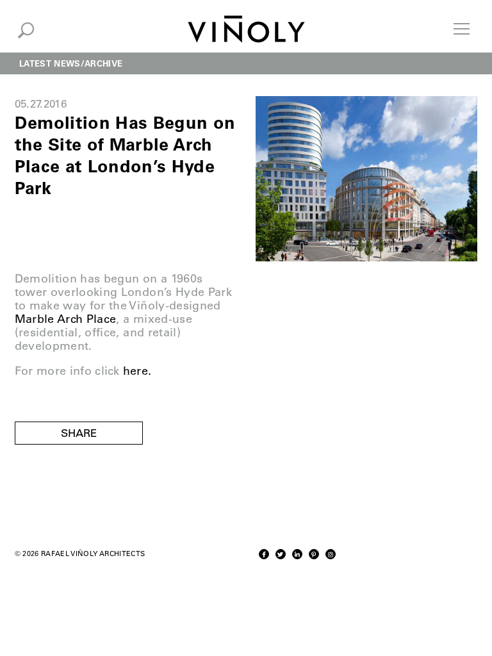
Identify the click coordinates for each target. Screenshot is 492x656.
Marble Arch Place (66, 319)
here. (137, 371)
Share (79, 433)
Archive (103, 63)
